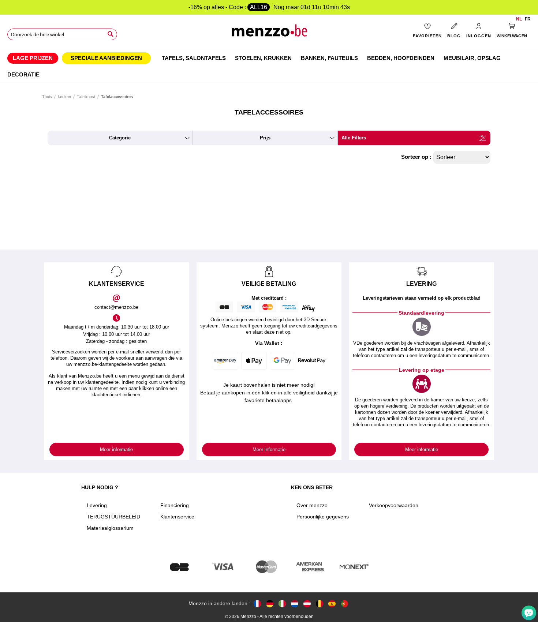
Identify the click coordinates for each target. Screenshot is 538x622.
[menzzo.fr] (257, 603)
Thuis (47, 96)
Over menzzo (312, 505)
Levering (97, 505)
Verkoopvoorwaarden (393, 505)
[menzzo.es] (331, 603)
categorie (120, 137)
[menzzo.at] (307, 603)
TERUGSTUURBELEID (113, 517)
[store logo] (269, 33)
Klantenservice (177, 517)
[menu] (269, 65)
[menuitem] (32, 58)
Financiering (174, 505)
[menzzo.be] (319, 603)
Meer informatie (116, 449)
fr (528, 19)
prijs (265, 137)
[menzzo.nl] (294, 603)
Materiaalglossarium (110, 528)
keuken (64, 96)
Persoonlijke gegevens (322, 517)
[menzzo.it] (282, 603)
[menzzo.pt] (344, 603)
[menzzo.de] (269, 603)
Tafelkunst (86, 96)
